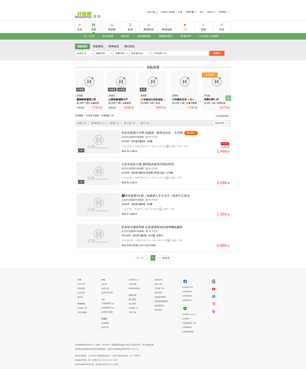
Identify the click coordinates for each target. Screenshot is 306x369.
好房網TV (186, 319)
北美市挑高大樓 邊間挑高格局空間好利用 (147, 164)
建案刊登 (105, 327)
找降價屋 (81, 288)
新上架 (129, 123)
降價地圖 (167, 29)
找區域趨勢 (82, 312)
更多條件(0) (137, 53)
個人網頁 (132, 304)
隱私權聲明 (159, 306)
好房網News (134, 280)
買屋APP (186, 36)
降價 (114, 123)
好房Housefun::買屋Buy (88, 15)
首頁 (79, 29)
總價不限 (100, 53)
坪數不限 (120, 53)
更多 (221, 29)
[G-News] (214, 296)
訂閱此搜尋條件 (222, 116)
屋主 (145, 123)
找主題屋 (107, 36)
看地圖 (154, 137)
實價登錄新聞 (134, 288)
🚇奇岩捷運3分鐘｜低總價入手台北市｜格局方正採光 (155, 195)
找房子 (217, 53)
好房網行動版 (107, 312)
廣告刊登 (158, 284)
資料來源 (158, 310)
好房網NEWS (187, 287)
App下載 (151, 12)
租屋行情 (105, 288)
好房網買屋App (107, 303)
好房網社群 (187, 300)
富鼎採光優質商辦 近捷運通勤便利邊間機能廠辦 (151, 227)
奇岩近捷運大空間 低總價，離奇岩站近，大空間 (151, 132)
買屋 (93, 29)
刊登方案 (190, 12)
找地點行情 (82, 308)
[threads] (214, 281)
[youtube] (214, 289)
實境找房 (98, 123)
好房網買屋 (187, 296)
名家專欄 (132, 284)
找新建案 (105, 323)
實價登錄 (148, 29)
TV (185, 29)
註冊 (180, 12)
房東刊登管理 (107, 293)
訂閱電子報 (159, 288)
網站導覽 (158, 293)
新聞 (203, 29)
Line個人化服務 (168, 12)
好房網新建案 (188, 332)
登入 (202, 12)
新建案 (112, 29)
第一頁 (140, 257)
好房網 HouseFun (189, 314)
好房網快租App (107, 308)
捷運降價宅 (165, 36)
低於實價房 (144, 36)
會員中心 (211, 12)
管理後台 (223, 12)
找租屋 (104, 284)
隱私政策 (134, 349)
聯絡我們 (158, 280)
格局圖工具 (133, 308)
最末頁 (166, 257)
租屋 (130, 29)
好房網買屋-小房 (189, 323)
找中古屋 (81, 284)
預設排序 (220, 123)
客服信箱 (111, 364)
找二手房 (89, 36)
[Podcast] (214, 311)
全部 (81, 123)
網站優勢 (132, 299)
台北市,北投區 (84, 53)
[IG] (214, 304)
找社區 (125, 36)
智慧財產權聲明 (161, 301)
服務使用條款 (160, 297)
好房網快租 (187, 291)
